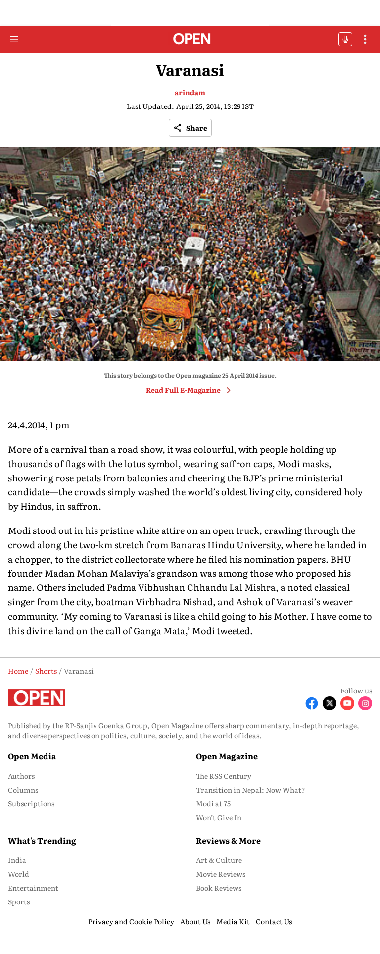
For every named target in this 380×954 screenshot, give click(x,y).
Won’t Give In (218, 817)
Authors (21, 776)
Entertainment (33, 888)
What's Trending (42, 840)
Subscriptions (31, 803)
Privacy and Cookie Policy (131, 921)
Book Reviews (218, 888)
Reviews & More (228, 840)
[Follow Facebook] (312, 703)
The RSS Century (223, 776)
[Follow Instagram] (365, 703)
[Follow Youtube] (347, 703)
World (18, 874)
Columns (23, 790)
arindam (190, 92)
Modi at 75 (213, 803)
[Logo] (190, 39)
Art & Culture (219, 860)
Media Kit (233, 921)
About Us (195, 921)
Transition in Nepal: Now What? (250, 790)
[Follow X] (329, 703)
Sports (19, 901)
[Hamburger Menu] (14, 39)
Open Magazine (227, 756)
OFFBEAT (345, 39)
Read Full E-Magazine (183, 390)
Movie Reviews (220, 874)
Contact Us (274, 921)
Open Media (32, 756)
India (17, 860)
